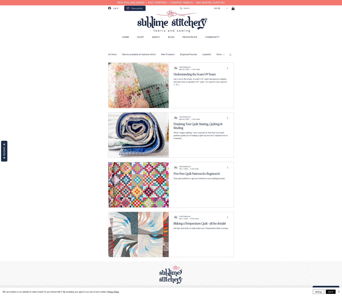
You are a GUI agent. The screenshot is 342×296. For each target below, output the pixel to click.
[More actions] (228, 68)
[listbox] (221, 8)
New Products (167, 54)
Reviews (4, 151)
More (219, 54)
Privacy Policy (113, 291)
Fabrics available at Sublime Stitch (139, 54)
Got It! (330, 291)
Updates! (206, 54)
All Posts (112, 54)
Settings (318, 291)
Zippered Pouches (188, 54)
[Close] (338, 292)
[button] (221, 8)
